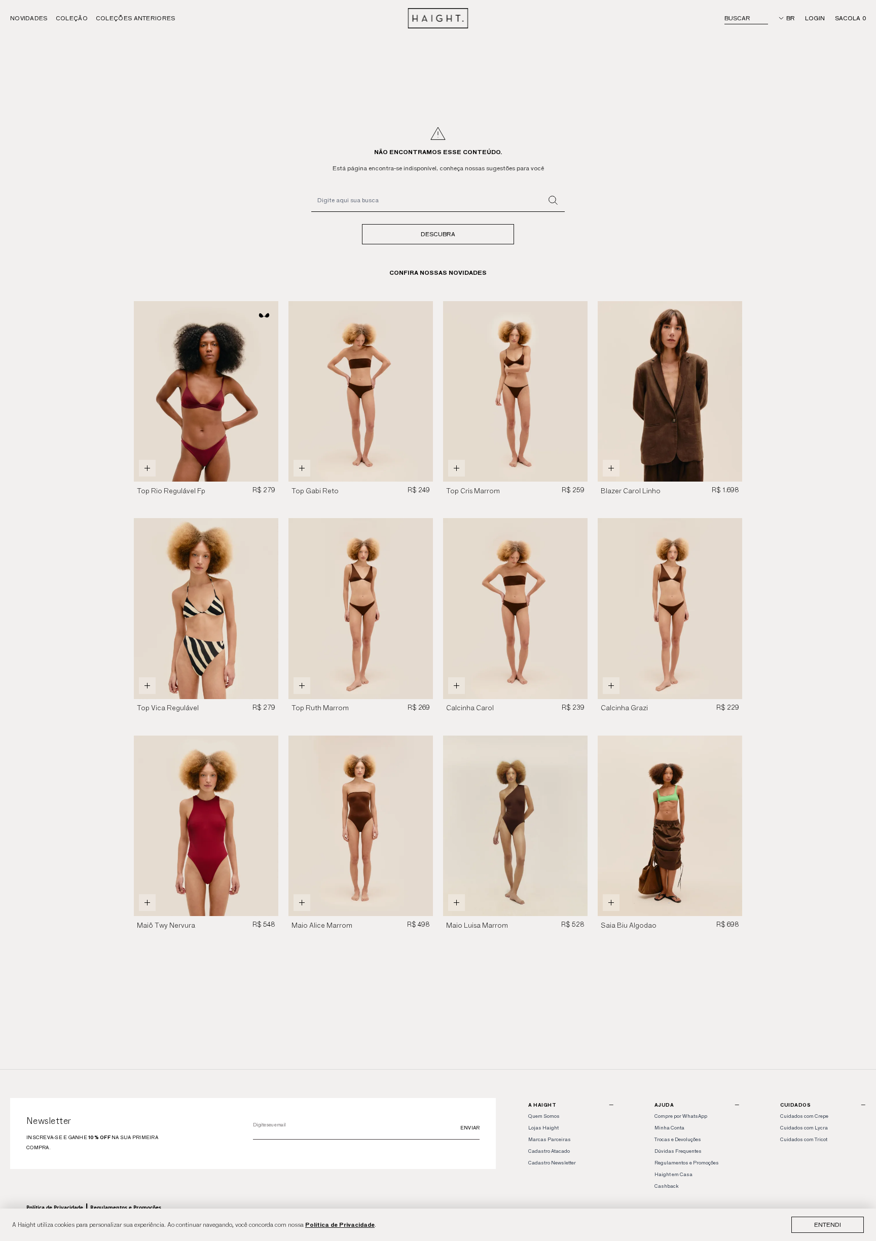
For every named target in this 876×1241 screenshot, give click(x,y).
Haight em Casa (673, 1174)
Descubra (438, 234)
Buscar (737, 18)
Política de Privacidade (340, 1224)
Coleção (72, 18)
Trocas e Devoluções (677, 1139)
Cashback (666, 1186)
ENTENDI (827, 1224)
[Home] (438, 18)
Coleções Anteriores (135, 18)
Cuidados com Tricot (803, 1139)
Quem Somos (544, 1116)
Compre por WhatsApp (680, 1116)
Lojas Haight (543, 1127)
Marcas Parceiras (549, 1139)
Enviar (470, 1127)
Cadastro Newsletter (552, 1162)
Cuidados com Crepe (804, 1116)
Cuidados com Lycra (804, 1127)
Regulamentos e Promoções (125, 1207)
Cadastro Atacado (549, 1151)
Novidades (29, 18)
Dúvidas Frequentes (678, 1151)
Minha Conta (669, 1127)
